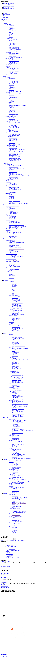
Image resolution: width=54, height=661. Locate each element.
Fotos (7, 67)
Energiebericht (12, 169)
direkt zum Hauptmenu (8, 6)
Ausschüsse (11, 95)
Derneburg (11, 25)
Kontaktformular (4, 586)
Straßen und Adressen (14, 61)
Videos (7, 74)
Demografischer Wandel (14, 146)
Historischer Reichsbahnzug (15, 49)
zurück (2, 566)
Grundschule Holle (13, 221)
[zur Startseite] (4, 19)
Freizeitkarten (12, 59)
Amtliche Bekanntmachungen (15, 83)
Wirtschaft (5, 163)
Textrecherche (12, 101)
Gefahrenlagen (9, 136)
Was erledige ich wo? (11, 116)
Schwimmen (12, 275)
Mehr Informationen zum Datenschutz (9, 565)
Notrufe (8, 129)
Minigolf (11, 270)
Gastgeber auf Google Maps (15, 57)
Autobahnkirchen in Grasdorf (15, 227)
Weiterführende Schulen (14, 222)
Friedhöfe (8, 230)
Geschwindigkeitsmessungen (15, 199)
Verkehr (8, 193)
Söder (10, 35)
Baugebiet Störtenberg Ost (15, 189)
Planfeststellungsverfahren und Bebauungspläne (19, 175)
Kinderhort (11, 211)
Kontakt (5, 13)
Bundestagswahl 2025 (14, 124)
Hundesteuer (12, 110)
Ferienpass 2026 (12, 216)
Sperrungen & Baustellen (14, 201)
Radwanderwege (13, 63)
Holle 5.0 (11, 150)
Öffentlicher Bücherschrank (15, 247)
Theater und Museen (13, 251)
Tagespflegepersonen (13, 212)
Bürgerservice (9, 102)
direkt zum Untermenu (8, 7)
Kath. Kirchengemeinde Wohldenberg (17, 226)
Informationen (9, 164)
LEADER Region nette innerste (16, 153)
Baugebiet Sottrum (13, 188)
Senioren (8, 231)
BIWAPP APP (12, 143)
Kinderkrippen (12, 208)
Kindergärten (12, 209)
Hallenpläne (11, 107)
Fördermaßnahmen (13, 172)
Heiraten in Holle (13, 109)
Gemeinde (5, 23)
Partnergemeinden (13, 155)
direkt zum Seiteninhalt (8, 8)
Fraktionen (11, 100)
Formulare (11, 85)
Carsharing (11, 197)
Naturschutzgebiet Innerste (15, 154)
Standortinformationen (11, 180)
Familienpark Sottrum (14, 48)
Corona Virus (15, 81)
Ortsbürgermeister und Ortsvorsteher (17, 93)
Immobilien (8, 182)
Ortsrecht (11, 86)
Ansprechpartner (12, 78)
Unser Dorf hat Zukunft (14, 158)
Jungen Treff (12, 218)
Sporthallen (11, 274)
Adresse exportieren (5, 587)
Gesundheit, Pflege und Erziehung (13, 232)
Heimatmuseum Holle (14, 47)
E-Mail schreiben (4, 582)
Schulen (8, 220)
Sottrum (11, 37)
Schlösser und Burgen (14, 68)
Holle (10, 32)
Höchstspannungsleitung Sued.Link (17, 149)
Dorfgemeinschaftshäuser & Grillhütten (17, 105)
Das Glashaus (12, 40)
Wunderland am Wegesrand (15, 162)
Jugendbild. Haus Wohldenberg (13, 228)
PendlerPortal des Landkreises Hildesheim (18, 203)
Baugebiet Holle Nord (14, 187)
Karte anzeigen (4, 577)
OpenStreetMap (12, 62)
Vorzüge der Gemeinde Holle (15, 91)
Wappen (8, 66)
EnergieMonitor (12, 170)
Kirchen (8, 223)
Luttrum (11, 33)
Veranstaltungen (12, 265)
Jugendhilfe (11, 233)
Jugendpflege (9, 214)
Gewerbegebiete (9, 179)
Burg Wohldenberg (13, 43)
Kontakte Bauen (12, 192)
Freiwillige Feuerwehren (14, 134)
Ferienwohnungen (13, 54)
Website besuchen (5, 584)
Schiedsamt (11, 112)
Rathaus (8, 77)
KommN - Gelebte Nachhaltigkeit (16, 151)
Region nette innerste (11, 259)
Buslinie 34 (11, 196)
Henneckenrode (12, 30)
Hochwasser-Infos (13, 140)
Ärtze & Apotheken (13, 131)
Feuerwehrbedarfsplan (14, 135)
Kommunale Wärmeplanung (15, 174)
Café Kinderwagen (13, 213)
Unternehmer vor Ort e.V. (14, 178)
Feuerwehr (8, 133)
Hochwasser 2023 (13, 138)
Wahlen (8, 121)
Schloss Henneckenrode (14, 45)
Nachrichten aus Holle (14, 80)
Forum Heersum (12, 255)
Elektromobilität (12, 198)
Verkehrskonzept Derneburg (15, 159)
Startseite (3, 540)
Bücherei (11, 246)
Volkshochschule (13, 250)
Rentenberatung (12, 111)
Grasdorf (11, 27)
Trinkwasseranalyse (13, 177)
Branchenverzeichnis (13, 167)
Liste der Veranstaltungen (14, 266)
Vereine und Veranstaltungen (12, 261)
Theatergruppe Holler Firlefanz (16, 256)
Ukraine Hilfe (15, 82)
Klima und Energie (13, 173)
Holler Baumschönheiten (14, 71)
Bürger (4, 76)
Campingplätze (12, 56)
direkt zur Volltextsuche (8, 4)
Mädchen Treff (12, 217)
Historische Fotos (13, 73)
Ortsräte (11, 96)
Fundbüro (11, 106)
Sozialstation (12, 237)
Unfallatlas (11, 202)
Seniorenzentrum (13, 236)
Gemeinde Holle (12, 183)
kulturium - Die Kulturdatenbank (16, 249)
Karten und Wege (10, 58)
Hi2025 (10, 252)
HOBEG (11, 191)
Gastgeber (8, 52)
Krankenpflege (12, 235)
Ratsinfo (8, 92)
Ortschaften (8, 24)
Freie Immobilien (13, 184)
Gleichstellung (12, 87)
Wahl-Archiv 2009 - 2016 (14, 127)
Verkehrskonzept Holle (14, 160)
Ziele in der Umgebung (14, 51)
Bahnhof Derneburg (13, 194)
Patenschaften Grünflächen (15, 156)
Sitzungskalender (13, 97)
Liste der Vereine (13, 264)
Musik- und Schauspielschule (15, 257)
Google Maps (4, 654)
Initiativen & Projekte (11, 145)
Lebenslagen (12, 119)
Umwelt (11, 115)
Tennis (10, 276)
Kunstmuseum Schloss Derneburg (16, 242)
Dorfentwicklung (13, 148)
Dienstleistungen (12, 117)
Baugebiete (8, 185)
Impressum (5, 17)
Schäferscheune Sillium (14, 245)
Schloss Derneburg (13, 42)
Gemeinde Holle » (5, 573)
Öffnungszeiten (6, 14)
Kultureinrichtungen (10, 240)
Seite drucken (7, 566)
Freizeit (5, 238)
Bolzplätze (11, 278)
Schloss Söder (12, 44)
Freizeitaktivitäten (13, 260)
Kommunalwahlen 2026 (14, 122)
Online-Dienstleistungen (14, 120)
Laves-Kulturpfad (13, 39)
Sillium (10, 34)
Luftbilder (11, 72)
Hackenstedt (11, 28)
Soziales (5, 204)
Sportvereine (12, 273)
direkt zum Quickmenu (8, 3)
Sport (7, 271)
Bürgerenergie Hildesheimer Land (16, 168)
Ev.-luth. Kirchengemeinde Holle (16, 225)
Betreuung (8, 207)
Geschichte (8, 64)
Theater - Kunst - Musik (11, 254)
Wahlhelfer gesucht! (13, 125)
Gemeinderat (12, 98)
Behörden (11, 103)
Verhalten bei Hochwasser (15, 141)
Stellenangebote (12, 88)
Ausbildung (11, 90)
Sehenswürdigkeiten (10, 38)
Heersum (11, 29)
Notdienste (11, 130)
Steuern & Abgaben (13, 114)
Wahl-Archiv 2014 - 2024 (14, 126)
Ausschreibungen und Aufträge (16, 165)
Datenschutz (6, 15)
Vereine (10, 262)
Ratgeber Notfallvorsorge (14, 144)
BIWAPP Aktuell (13, 139)
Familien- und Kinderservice (12, 206)
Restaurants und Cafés (14, 53)
